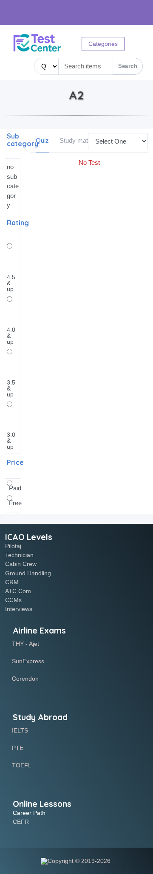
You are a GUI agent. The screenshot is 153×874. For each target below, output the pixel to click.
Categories (103, 43)
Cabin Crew (21, 563)
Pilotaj (13, 546)
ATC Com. (19, 591)
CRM (12, 582)
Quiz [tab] (42, 140)
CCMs (13, 600)
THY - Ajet (25, 643)
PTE (17, 747)
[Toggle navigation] (18, 67)
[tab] (12, 144)
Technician (19, 555)
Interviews (18, 608)
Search (127, 66)
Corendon (25, 678)
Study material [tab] (79, 140)
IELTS (20, 730)
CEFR (21, 821)
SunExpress (28, 661)
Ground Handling (28, 573)
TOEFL (21, 765)
